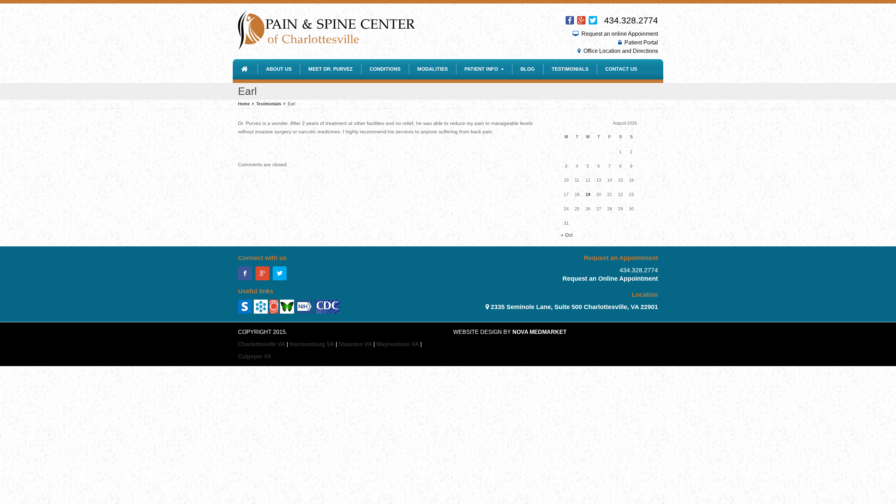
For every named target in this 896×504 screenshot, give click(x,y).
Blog (527, 69)
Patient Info (481, 69)
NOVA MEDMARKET (539, 332)
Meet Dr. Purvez (330, 69)
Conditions (385, 69)
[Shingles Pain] (305, 306)
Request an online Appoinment (619, 34)
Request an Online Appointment (610, 278)
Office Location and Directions (620, 51)
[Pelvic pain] (287, 306)
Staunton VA (355, 344)
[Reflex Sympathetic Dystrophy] (274, 306)
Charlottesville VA (261, 344)
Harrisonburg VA (311, 344)
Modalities (432, 69)
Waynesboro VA (397, 344)
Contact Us (621, 69)
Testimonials (570, 69)
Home (244, 104)
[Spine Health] (245, 306)
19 (588, 194)
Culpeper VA (255, 356)
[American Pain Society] (261, 306)
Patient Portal (641, 43)
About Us (279, 69)
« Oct (567, 235)
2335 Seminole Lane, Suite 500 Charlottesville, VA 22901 (574, 306)
